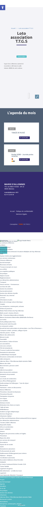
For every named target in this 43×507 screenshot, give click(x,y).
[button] (2, 7)
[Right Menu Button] (21, 253)
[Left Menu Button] (41, 241)
